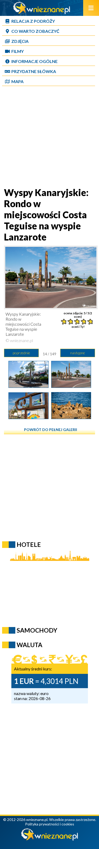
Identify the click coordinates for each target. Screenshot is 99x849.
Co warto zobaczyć (35, 31)
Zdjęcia (20, 41)
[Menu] (91, 8)
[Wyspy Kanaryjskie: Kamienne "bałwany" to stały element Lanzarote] (71, 417)
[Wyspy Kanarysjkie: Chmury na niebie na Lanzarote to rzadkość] (28, 386)
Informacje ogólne (34, 61)
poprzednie (21, 353)
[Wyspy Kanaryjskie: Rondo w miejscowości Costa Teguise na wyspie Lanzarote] (71, 386)
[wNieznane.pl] (41, 12)
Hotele (29, 544)
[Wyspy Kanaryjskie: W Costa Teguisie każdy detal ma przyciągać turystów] (28, 417)
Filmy (17, 51)
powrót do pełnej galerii (50, 429)
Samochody (37, 630)
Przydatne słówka (33, 71)
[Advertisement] (49, 137)
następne (77, 353)
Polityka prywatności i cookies (49, 824)
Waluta (29, 644)
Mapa (17, 81)
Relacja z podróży (33, 21)
